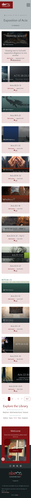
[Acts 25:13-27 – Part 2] (15, 224)
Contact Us (15, 450)
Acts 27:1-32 (15, 146)
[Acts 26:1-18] (15, 194)
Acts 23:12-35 (15, 356)
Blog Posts (6, 412)
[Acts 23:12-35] (15, 345)
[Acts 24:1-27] (15, 315)
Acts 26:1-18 (15, 206)
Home (5, 15)
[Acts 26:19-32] (15, 164)
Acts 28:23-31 (15, 85)
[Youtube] (10, 466)
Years (19, 418)
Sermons (25, 412)
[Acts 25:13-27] (15, 255)
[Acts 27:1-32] (15, 134)
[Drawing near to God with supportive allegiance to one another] (15, 39)
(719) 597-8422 (5, 492)
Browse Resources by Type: (15, 409)
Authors (5, 418)
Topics (11, 418)
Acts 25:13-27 (15, 266)
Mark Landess (10, 58)
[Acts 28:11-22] (15, 104)
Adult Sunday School (16, 412)
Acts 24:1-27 (15, 326)
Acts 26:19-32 (15, 176)
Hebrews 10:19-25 (16, 60)
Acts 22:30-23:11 (15, 386)
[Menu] (28, 5)
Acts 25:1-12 (15, 296)
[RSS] (21, 466)
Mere (16, 495)
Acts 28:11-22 (15, 115)
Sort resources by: (15, 415)
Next (27, 398)
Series (16, 15)
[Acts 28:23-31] (15, 74)
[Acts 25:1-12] (15, 285)
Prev (4, 398)
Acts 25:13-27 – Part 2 (15, 236)
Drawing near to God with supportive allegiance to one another (15, 53)
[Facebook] (14, 466)
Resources (10, 15)
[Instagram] (17, 466)
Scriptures (25, 418)
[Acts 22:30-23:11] (15, 375)
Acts (16, 90)
